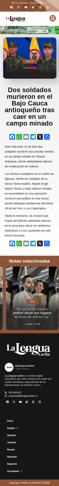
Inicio (10, 420)
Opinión (11, 435)
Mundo (11, 449)
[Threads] (40, 7)
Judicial (11, 442)
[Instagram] (47, 7)
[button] (2, 296)
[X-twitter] (18, 7)
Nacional (12, 456)
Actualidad (13, 471)
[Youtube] (26, 7)
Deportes (12, 463)
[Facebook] (11, 7)
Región (11, 428)
